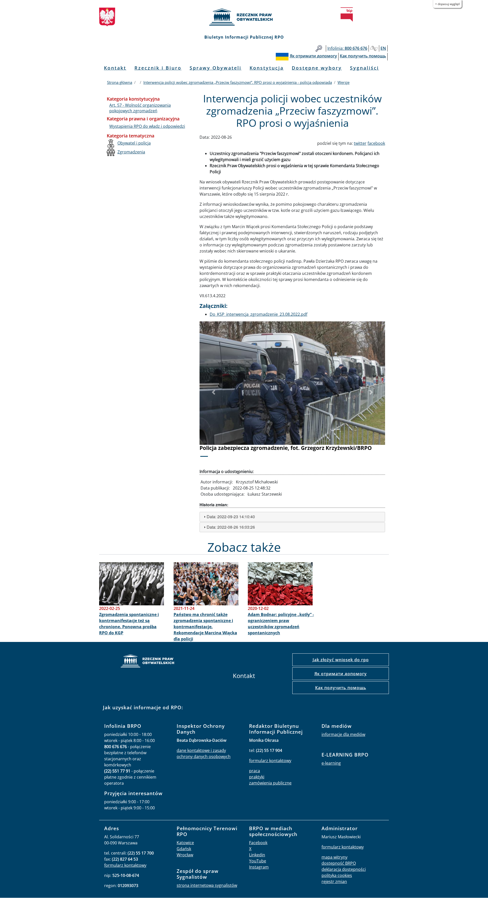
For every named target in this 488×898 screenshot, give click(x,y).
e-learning (331, 763)
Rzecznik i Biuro (157, 68)
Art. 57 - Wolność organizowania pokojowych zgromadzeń (140, 108)
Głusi (374, 48)
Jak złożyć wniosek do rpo (341, 660)
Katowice (185, 842)
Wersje (343, 82)
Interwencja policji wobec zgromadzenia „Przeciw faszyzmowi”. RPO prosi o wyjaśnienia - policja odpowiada (237, 82)
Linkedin (257, 855)
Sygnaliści (364, 68)
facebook (376, 143)
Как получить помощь (340, 687)
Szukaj (319, 48)
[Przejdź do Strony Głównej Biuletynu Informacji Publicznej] (347, 14)
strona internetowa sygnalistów (207, 885)
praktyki (256, 777)
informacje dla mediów (343, 734)
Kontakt (115, 68)
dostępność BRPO (339, 863)
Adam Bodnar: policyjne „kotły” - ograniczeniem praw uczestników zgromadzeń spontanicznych (281, 624)
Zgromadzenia (131, 152)
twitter (360, 143)
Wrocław (185, 855)
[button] (213, 392)
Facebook (258, 842)
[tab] (292, 517)
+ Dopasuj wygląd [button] (447, 4)
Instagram (259, 867)
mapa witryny (334, 857)
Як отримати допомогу (340, 673)
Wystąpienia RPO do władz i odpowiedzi (147, 126)
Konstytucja (267, 68)
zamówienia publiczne (270, 783)
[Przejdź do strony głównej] (244, 17)
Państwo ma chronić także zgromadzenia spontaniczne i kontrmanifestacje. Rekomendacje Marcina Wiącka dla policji (205, 627)
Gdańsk (184, 849)
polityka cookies (337, 875)
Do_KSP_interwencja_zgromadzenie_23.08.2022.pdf (258, 314)
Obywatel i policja (134, 143)
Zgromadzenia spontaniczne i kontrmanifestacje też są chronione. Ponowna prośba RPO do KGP (129, 624)
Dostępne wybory (317, 68)
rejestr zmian (334, 881)
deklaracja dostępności (344, 869)
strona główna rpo (147, 661)
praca (254, 771)
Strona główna (119, 82)
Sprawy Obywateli (215, 68)
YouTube (257, 861)
